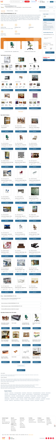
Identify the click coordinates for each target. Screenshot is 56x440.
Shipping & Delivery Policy (5, 423)
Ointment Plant (44, 397)
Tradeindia (2, 4)
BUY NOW (6, 131)
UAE (19, 434)
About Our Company (14, 419)
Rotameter (19, 394)
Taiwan (8, 434)
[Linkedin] (49, 438)
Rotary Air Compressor (29, 394)
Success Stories (13, 420)
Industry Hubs (48, 420)
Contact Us (12, 426)
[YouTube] (53, 438)
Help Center (3, 419)
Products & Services (10, 10)
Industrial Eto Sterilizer (37, 394)
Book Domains (22, 420)
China (5, 434)
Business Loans (22, 424)
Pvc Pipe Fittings (27, 400)
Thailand (10, 434)
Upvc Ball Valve (37, 400)
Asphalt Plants (33, 397)
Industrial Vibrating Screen (13, 394)
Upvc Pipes (32, 400)
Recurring (51, 44)
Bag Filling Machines (27, 397)
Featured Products (49, 423)
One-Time (46, 44)
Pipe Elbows (42, 400)
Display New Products (32, 419)
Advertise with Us (22, 419)
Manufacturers (49, 419)
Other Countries (31, 434)
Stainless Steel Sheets (13, 397)
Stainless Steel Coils (17, 400)
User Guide (3, 420)
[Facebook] (46, 438)
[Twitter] (51, 438)
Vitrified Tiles (11, 400)
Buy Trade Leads (31, 420)
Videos (47, 424)
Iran (27, 434)
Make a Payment (13, 429)
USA (25, 434)
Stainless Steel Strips (20, 397)
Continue (49, 52)
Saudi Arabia (22, 434)
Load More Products (21, 365)
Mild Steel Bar (7, 397)
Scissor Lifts (6, 394)
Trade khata (21, 423)
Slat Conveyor (38, 397)
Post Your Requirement (41, 419)
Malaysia (13, 434)
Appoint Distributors (22, 427)
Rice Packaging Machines (44, 394)
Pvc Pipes (22, 400)
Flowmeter (23, 394)
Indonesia (17, 434)
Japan (3, 434)
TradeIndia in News (13, 423)
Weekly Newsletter (13, 430)
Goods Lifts (6, 400)
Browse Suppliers (40, 420)
